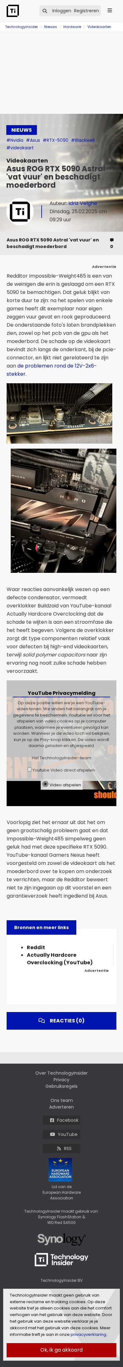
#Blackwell (83, 140)
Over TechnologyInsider (61, 1073)
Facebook (68, 1120)
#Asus (33, 140)
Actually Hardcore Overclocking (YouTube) (60, 958)
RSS (68, 1148)
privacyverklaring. (88, 1334)
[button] (107, 389)
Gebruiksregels (61, 1086)
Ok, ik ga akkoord (61, 1349)
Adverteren (61, 1107)
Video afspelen (65, 785)
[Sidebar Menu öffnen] (109, 10)
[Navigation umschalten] (4, 23)
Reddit (36, 947)
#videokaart (20, 148)
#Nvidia (15, 140)
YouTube (68, 1134)
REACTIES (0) (67, 1020)
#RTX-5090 (56, 140)
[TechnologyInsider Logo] (16, 11)
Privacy (61, 1079)
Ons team (61, 1100)
